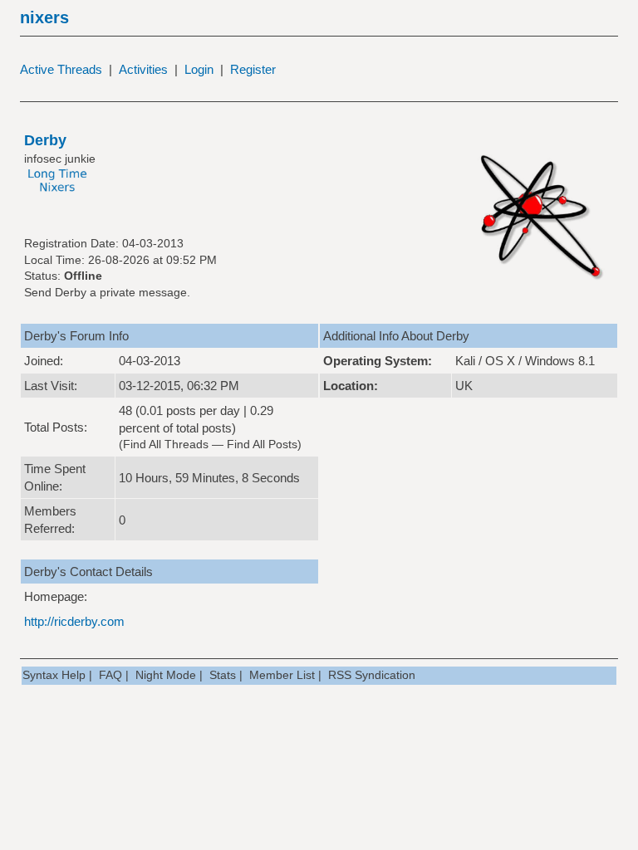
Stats (222, 674)
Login (198, 69)
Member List (282, 674)
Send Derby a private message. (107, 292)
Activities (143, 69)
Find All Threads (166, 444)
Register (253, 69)
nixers (44, 17)
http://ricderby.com (74, 621)
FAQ (110, 674)
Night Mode (165, 674)
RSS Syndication (371, 674)
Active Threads (61, 69)
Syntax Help (54, 674)
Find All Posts (262, 444)
